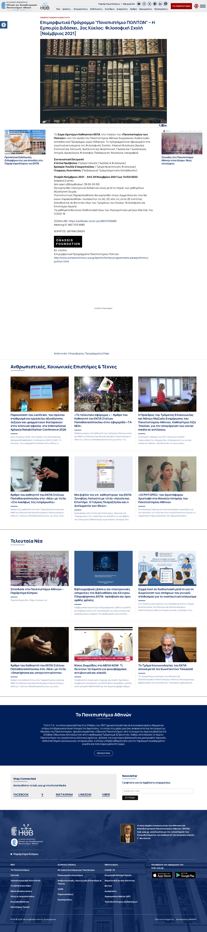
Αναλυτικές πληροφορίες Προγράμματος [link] (78, 353)
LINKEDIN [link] (84, 794)
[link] (3, 25)
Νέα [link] (58, 9)
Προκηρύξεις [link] (161, 9)
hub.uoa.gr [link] (158, 867)
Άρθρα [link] (133, 9)
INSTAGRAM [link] (64, 794)
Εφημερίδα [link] (129, 4)
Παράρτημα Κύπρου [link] (109, 4)
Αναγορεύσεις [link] (81, 9)
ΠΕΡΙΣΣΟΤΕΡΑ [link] (103, 753)
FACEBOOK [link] (21, 794)
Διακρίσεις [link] (122, 9)
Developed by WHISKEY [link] (186, 919)
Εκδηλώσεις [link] (96, 9)
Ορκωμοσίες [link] (145, 9)
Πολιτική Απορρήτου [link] (164, 919)
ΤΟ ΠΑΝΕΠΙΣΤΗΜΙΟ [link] (181, 6)
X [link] (42, 794)
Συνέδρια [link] (109, 9)
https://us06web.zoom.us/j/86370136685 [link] (93, 221)
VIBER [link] (106, 794)
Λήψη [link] (106, 353)
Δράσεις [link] (67, 9)
